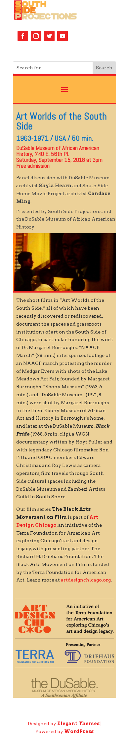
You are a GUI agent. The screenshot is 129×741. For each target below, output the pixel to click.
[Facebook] (23, 36)
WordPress (79, 731)
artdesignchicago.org (86, 579)
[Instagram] (36, 36)
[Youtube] (62, 36)
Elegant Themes (78, 723)
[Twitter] (49, 36)
